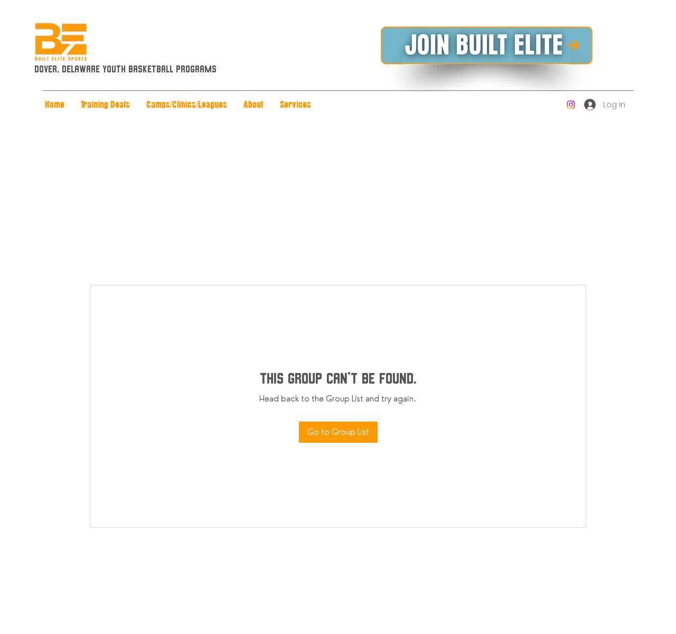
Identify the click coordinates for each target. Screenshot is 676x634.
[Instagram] (571, 104)
